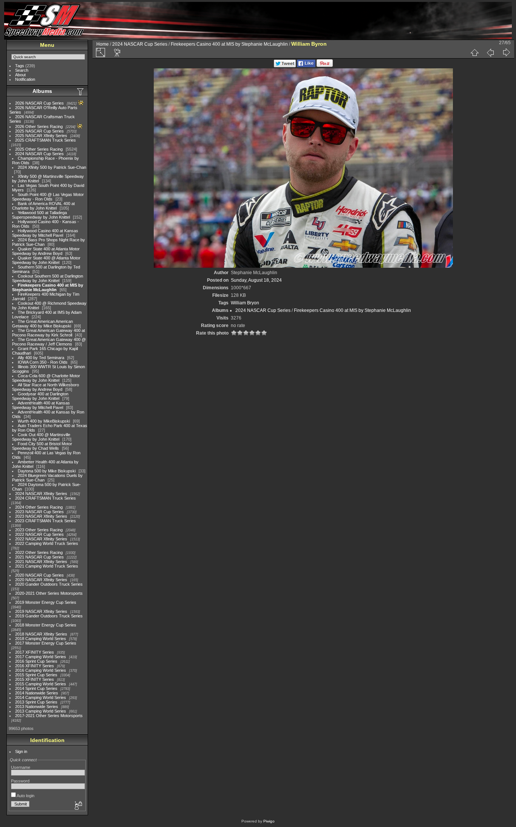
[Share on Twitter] (285, 65)
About (20, 75)
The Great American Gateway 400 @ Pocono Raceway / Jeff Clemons (49, 341)
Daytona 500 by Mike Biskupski (47, 471)
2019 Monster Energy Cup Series (45, 602)
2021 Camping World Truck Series (46, 566)
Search (21, 70)
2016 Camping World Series (40, 670)
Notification (25, 79)
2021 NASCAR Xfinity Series (41, 561)
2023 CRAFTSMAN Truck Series (45, 520)
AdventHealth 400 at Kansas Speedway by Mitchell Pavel (41, 405)
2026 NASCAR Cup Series (39, 103)
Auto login (25, 795)
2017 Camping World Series (40, 656)
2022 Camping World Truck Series (46, 543)
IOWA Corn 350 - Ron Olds (43, 362)
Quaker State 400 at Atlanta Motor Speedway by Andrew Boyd (46, 251)
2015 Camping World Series (40, 684)
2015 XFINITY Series (34, 679)
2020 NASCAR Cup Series (39, 575)
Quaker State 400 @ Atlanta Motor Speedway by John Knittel (46, 260)
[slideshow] (117, 52)
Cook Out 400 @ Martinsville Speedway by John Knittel (41, 436)
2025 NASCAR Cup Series (39, 131)
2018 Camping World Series (40, 638)
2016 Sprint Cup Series (36, 661)
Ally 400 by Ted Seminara (41, 357)
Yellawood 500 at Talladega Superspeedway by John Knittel (41, 214)
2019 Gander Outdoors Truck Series (49, 616)
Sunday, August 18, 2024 (256, 280)
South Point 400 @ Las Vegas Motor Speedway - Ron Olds (48, 196)
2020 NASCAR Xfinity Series (41, 579)
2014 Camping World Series (40, 697)
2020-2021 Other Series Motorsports (49, 593)
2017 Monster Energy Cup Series (45, 643)
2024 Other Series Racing (39, 507)
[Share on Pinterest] (325, 65)
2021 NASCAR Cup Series (39, 557)
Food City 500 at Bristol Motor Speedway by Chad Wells (42, 446)
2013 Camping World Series (40, 711)
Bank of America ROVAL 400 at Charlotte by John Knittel (43, 205)
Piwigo (269, 821)
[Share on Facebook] (306, 65)
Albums (42, 91)
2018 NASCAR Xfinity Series (41, 634)
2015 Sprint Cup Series (36, 675)
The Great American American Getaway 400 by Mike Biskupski (42, 323)
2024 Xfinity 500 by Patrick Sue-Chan (52, 167)
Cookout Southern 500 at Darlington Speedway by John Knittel (47, 278)
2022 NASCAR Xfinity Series (41, 539)
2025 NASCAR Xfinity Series (41, 135)
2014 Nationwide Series (36, 693)
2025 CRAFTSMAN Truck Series (45, 140)
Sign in (21, 751)
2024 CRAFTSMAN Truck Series (45, 498)
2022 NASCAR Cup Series (39, 534)
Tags (19, 65)
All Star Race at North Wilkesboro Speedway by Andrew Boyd (45, 387)
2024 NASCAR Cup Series (39, 153)
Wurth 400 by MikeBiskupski (44, 421)
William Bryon (245, 302)
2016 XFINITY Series (34, 665)
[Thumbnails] (474, 52)
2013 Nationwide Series (36, 706)
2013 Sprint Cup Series (36, 702)
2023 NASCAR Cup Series (39, 511)
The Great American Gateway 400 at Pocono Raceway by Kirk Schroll (48, 332)
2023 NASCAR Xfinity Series (41, 516)
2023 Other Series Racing (39, 530)
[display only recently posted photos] (81, 91)
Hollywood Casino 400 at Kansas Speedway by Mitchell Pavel (45, 233)
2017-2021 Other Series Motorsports (49, 715)
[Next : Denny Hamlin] (506, 52)
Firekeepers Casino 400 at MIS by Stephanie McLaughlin (47, 287)
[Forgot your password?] (78, 806)
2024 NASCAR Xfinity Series (41, 493)
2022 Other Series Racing (39, 552)
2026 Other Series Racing (39, 126)
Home (102, 44)
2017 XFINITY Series (34, 652)
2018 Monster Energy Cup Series (45, 625)
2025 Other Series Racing (39, 149)
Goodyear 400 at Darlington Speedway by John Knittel (40, 396)
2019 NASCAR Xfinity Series (41, 611)
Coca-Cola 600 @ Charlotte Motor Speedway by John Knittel (46, 378)
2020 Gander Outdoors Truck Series (49, 584)
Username (20, 767)
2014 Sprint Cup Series (36, 688)
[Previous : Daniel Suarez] (490, 52)
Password (20, 781)
